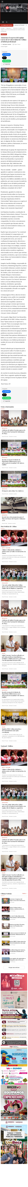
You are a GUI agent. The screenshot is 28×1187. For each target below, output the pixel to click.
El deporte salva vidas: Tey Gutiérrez (13, 491)
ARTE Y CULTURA (6, 547)
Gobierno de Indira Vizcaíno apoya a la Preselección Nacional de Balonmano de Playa (13, 431)
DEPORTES (3, 34)
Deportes (8, 28)
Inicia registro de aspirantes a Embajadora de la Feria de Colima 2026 (17, 960)
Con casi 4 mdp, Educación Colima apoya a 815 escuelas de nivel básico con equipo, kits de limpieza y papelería (14, 586)
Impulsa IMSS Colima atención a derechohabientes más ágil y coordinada (11, 730)
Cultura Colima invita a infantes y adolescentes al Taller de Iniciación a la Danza (14, 551)
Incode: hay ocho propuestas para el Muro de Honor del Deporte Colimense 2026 (13, 518)
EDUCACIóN (5, 583)
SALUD (3, 653)
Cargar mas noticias (14, 967)
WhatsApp (7, 61)
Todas (24, 893)
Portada (2, 28)
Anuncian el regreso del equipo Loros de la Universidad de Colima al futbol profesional (17, 900)
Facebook (7, 54)
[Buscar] (6, 22)
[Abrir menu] (3, 22)
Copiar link (7, 64)
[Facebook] (2, 1)
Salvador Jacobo (6, 44)
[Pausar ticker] (26, 25)
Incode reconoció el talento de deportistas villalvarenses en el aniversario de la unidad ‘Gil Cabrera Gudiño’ (13, 462)
